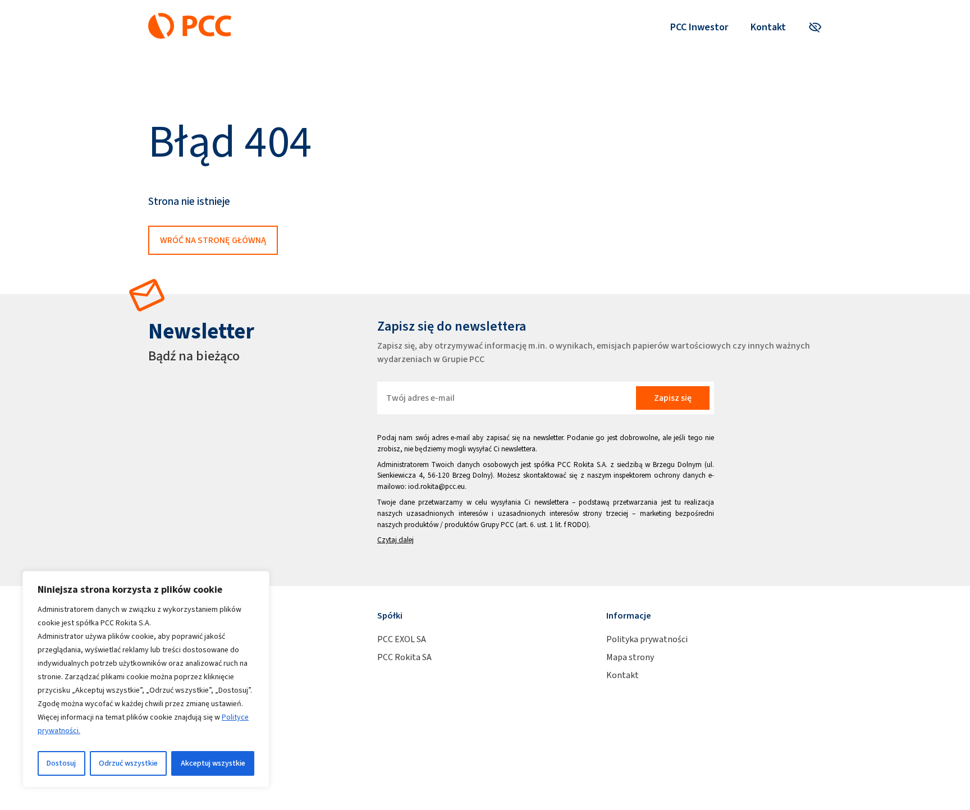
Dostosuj (61, 763)
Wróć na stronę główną (213, 240)
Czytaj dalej (395, 539)
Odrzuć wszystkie (128, 763)
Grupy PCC (497, 524)
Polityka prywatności (647, 639)
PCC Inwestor (699, 27)
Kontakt (768, 27)
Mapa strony (630, 657)
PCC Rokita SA (404, 657)
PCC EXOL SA (401, 639)
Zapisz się (673, 398)
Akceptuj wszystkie (213, 763)
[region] (145, 679)
